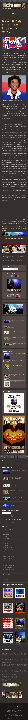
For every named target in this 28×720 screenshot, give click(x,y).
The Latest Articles (7, 577)
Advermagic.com (10, 708)
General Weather (8, 538)
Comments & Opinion (9, 549)
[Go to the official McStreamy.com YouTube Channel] (16, 296)
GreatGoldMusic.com (18, 713)
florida (11, 259)
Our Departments (7, 541)
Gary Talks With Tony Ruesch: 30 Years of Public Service (17, 375)
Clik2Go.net (17, 708)
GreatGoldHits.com (8, 713)
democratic (16, 257)
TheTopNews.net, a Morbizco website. (8, 644)
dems (4, 259)
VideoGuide (20, 238)
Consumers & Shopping (9, 551)
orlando (4, 260)
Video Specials (6, 579)
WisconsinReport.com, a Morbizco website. (20, 644)
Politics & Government (9, 256)
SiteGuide (7, 240)
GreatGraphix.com (10, 714)
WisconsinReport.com (18, 715)
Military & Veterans (8, 558)
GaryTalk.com (19, 710)
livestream (20, 259)
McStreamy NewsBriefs (8, 534)
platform (9, 260)
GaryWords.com (17, 711)
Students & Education (9, 569)
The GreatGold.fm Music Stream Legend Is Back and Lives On (17, 364)
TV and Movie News (8, 572)
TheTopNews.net (8, 715)
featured (8, 259)
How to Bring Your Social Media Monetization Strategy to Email (17, 382)
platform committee (15, 260)
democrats (22, 257)
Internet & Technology (9, 556)
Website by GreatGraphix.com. (13, 718)
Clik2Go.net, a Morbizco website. (20, 599)
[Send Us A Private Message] (21, 520)
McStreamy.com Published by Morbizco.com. (14, 717)
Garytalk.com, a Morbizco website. (8, 614)
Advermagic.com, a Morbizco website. (8, 599)
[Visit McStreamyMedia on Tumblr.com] (14, 296)
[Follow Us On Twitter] (11, 296)
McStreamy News (6, 532)
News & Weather (7, 563)
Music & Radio (7, 560)
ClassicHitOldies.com (10, 710)
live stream (15, 259)
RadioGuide (14, 238)
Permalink (5, 261)
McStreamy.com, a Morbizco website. (20, 629)
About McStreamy (8, 547)
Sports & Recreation (8, 567)
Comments (4, 669)
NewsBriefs (20, 240)
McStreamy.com (22, 50)
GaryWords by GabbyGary (8, 529)
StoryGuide (7, 238)
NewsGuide (13, 240)
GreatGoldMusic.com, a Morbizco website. (20, 614)
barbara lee (11, 257)
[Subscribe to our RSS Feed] (19, 296)
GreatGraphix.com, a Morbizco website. (8, 629)
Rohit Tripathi (17, 706)
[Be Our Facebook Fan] (8, 296)
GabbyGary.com (9, 711)
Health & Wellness (8, 554)
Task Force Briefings (7, 574)
